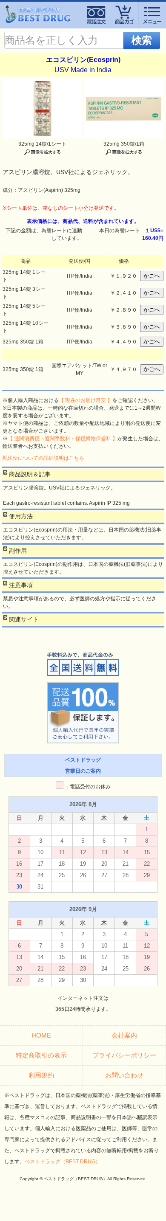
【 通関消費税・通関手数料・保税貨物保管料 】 (62, 439)
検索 (142, 40)
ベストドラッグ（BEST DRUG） (62, 1162)
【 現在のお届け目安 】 (85, 400)
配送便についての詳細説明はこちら (43, 458)
